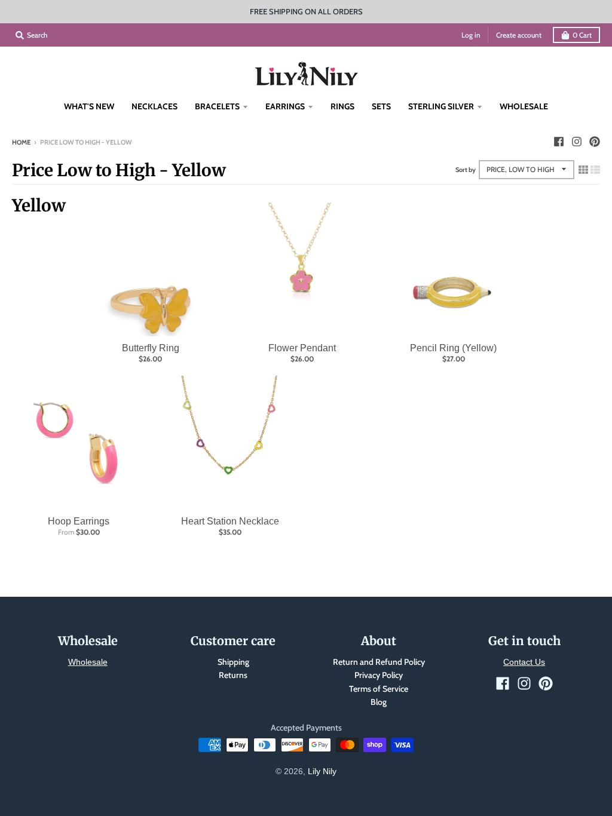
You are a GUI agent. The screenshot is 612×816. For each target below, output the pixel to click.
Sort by (465, 169)
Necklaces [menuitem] (154, 106)
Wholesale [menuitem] (524, 106)
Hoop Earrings (78, 521)
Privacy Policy (378, 675)
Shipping (233, 662)
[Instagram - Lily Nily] (576, 141)
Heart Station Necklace (230, 521)
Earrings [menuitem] (285, 106)
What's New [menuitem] (89, 106)
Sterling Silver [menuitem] (441, 106)
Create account (518, 34)
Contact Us (524, 662)
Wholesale (88, 662)
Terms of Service (378, 688)
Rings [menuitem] (342, 106)
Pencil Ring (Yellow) (453, 348)
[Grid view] (583, 169)
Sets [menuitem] (381, 106)
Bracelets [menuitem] (217, 106)
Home (21, 142)
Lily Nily (322, 771)
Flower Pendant (302, 348)
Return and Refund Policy (379, 662)
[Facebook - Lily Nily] (558, 141)
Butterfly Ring (150, 348)
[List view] (595, 169)
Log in (471, 34)
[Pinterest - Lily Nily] (594, 141)
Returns (233, 675)
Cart (582, 34)
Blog (379, 702)
